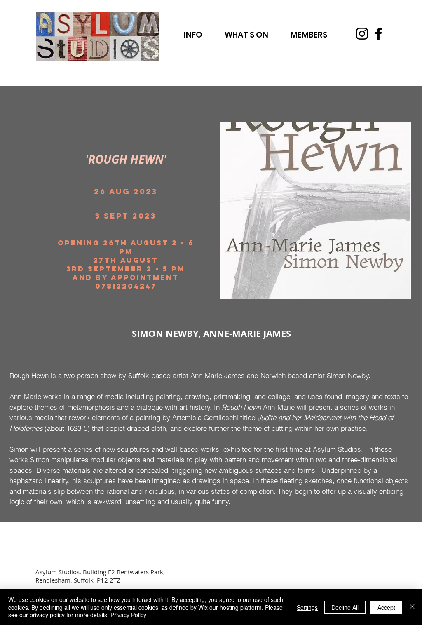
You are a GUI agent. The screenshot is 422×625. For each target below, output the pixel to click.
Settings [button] (307, 607)
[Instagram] (362, 34)
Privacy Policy (128, 615)
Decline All (345, 607)
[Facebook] (378, 34)
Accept (386, 607)
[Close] (412, 607)
